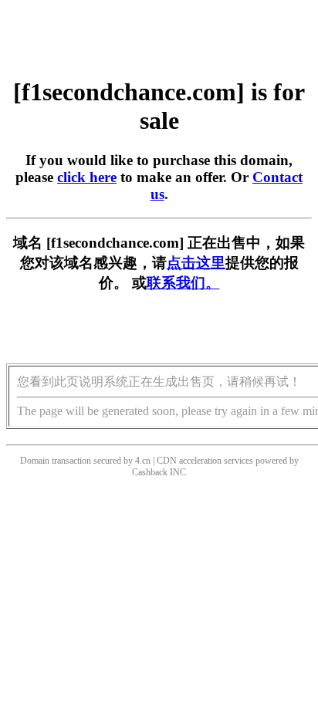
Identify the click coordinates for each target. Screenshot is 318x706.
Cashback (149, 472)
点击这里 (196, 263)
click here (87, 177)
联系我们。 (183, 283)
